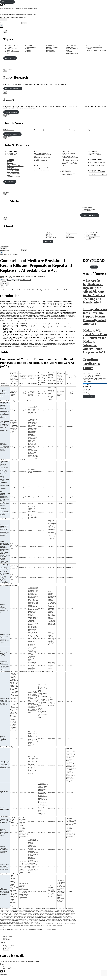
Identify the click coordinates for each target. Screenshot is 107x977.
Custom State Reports (95, 154)
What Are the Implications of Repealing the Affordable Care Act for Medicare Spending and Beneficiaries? (94, 291)
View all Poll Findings (11, 112)
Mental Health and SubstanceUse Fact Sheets (97, 163)
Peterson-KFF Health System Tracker (96, 50)
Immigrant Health (31, 47)
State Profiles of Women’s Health (98, 175)
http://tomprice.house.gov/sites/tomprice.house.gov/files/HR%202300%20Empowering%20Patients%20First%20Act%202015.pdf (34, 923)
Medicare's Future (41, 929)
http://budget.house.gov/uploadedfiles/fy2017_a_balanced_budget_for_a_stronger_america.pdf (28, 919)
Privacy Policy (7, 966)
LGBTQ (28, 48)
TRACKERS (65, 151)
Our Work (49, 236)
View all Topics (89, 396)
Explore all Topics (10, 58)
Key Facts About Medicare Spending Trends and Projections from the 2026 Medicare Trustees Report (94, 380)
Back (5, 32)
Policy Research (7, 69)
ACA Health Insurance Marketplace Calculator (13, 171)
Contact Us (69, 236)
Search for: (3, 23)
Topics (5, 30)
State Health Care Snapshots (96, 165)
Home (1, 254)
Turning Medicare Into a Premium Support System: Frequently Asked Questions (95, 316)
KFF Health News (8, 130)
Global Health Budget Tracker (70, 160)
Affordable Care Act (12, 45)
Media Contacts (87, 207)
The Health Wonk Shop (13, 169)
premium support (61, 318)
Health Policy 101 (11, 164)
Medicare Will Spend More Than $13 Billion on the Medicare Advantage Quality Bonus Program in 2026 (95, 341)
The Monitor (10, 163)
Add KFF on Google (25, 280)
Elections (9, 47)
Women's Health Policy (72, 53)
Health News (6, 114)
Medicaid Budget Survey (13, 176)
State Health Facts (94, 153)
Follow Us (8, 17)
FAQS (36, 165)
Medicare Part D (32, 929)
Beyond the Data (11, 154)
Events (68, 234)
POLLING (37, 151)
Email (9, 280)
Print (3, 280)
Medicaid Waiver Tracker (68, 156)
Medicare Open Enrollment (41, 170)
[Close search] (1, 25)
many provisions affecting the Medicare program (51, 303)
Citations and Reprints (89, 209)
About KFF (48, 241)
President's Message (91, 234)
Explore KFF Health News (12, 134)
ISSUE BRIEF (86, 267)
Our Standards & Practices (93, 236)
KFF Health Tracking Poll (41, 153)
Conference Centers (16, 17)
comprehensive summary (25, 346)
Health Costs (10, 50)
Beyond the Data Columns (93, 237)
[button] (1, 283)
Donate (24, 17)
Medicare (28, 51)
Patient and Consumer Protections (52, 47)
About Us (48, 233)
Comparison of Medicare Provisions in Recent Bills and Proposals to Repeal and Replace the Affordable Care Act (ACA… (35, 290)
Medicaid (28, 50)
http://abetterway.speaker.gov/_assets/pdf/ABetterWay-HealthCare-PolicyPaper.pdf (28, 916)
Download (94, 267)
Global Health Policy (12, 48)
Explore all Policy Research (12, 88)
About (5, 217)
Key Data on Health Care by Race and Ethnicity (69, 173)
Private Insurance (50, 51)
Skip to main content (7, 2)
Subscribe (2, 17)
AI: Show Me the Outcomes (90, 376)
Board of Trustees (51, 237)
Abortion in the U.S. (67, 171)
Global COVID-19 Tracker (69, 162)
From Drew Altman (12, 153)
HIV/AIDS (29, 45)
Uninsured (69, 51)
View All (88, 239)
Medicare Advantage (22, 929)
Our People (49, 234)
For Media (6, 192)
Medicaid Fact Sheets (95, 161)
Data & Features (7, 136)
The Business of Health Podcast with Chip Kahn (15, 166)
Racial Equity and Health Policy (71, 46)
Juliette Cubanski (40, 276)
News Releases (87, 210)
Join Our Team (70, 237)
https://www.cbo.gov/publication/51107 (51, 925)
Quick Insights (10, 161)
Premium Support (51, 929)
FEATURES (10, 160)
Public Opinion (50, 50)
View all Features (9, 181)
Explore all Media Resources (89, 215)
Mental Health (50, 45)
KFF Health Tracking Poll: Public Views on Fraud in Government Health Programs (94, 374)
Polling (5, 91)
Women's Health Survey (40, 160)
